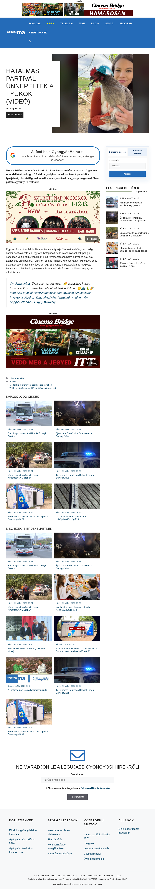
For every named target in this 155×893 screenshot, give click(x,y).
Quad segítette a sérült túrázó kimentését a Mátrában (134, 234)
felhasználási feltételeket (95, 788)
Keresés (127, 174)
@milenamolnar (20, 283)
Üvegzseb (89, 843)
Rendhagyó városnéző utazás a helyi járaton (130, 204)
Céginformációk (92, 853)
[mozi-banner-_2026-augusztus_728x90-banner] (77, 15)
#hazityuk (64, 297)
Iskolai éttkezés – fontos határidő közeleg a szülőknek (133, 249)
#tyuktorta (16, 297)
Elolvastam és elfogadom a (79, 788)
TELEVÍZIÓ (66, 23)
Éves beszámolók (94, 858)
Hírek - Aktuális (15, 114)
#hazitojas (50, 297)
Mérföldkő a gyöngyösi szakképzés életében (31, 385)
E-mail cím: (77, 774)
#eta (13, 292)
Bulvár (13, 381)
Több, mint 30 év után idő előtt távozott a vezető (33, 388)
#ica (19, 292)
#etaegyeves (65, 292)
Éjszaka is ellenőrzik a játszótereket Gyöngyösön (132, 219)
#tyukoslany (83, 292)
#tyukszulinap (33, 297)
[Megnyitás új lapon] (53, 217)
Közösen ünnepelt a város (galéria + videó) (132, 264)
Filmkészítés (55, 839)
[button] (30, 41)
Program (125, 23)
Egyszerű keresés (117, 152)
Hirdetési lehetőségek (60, 853)
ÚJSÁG (109, 23)
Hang (94, 238)
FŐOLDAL (35, 23)
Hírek (50, 23)
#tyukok (28, 292)
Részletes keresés (137, 152)
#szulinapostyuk (45, 292)
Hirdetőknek (38, 32)
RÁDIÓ (95, 23)
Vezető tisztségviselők (96, 848)
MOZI (82, 23)
